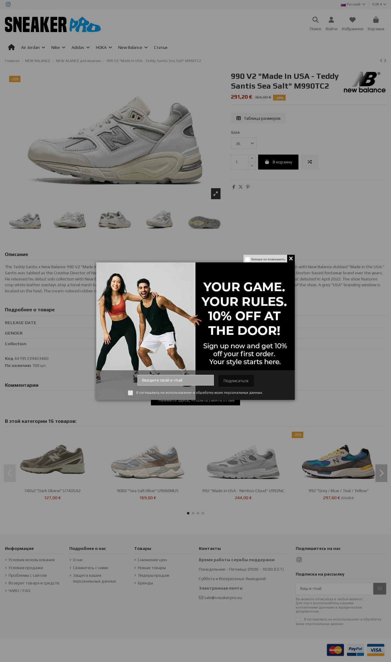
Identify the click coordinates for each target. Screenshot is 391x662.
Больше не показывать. (268, 259)
